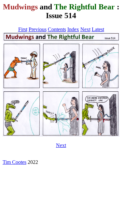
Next (85, 29)
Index (73, 29)
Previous (38, 29)
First (22, 29)
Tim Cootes (14, 162)
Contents (57, 29)
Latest (98, 29)
